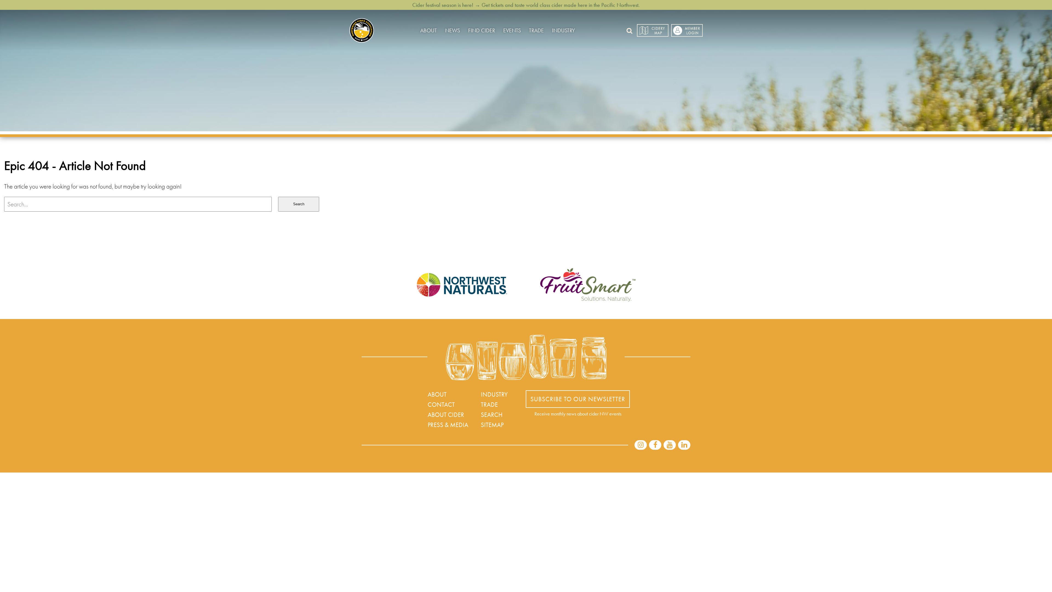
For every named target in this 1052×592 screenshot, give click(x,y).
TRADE (536, 30)
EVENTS (512, 30)
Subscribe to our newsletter (577, 399)
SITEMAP (492, 425)
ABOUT (428, 30)
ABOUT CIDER (446, 415)
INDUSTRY (563, 30)
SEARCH (491, 415)
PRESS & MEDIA (448, 425)
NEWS (452, 30)
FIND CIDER (481, 30)
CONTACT (441, 404)
